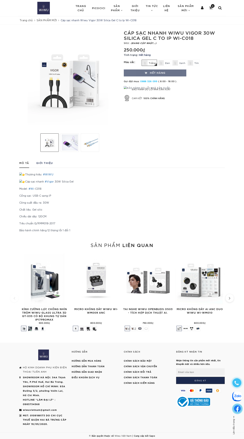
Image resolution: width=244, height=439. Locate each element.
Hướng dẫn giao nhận (87, 371)
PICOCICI (98, 8)
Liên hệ (166, 8)
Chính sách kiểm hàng (139, 382)
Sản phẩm (122, 245)
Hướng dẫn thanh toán (88, 366)
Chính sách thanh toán (140, 377)
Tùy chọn (173, 303)
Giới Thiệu (135, 8)
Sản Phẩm (116, 8)
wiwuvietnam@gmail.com (40, 409)
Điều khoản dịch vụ (85, 377)
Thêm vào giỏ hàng (69, 303)
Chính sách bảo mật (138, 360)
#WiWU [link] (48, 174)
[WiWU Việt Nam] (43, 8)
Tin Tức (152, 6)
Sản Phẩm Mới (186, 8)
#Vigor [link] (49, 181)
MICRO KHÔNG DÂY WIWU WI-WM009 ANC (96, 310)
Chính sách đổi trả (137, 371)
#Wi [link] (31, 188)
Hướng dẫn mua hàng (86, 360)
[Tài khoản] (202, 8)
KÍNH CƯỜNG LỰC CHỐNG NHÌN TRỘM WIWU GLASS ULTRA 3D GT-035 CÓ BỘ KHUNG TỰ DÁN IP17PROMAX (44, 314)
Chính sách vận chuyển (140, 366)
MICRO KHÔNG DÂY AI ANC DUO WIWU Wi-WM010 (200, 310)
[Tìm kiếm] (220, 8)
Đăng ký (200, 380)
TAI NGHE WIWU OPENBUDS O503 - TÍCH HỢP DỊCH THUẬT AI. (148, 310)
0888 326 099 (148, 81)
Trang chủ (81, 8)
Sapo (152, 435)
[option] (69, 80)
